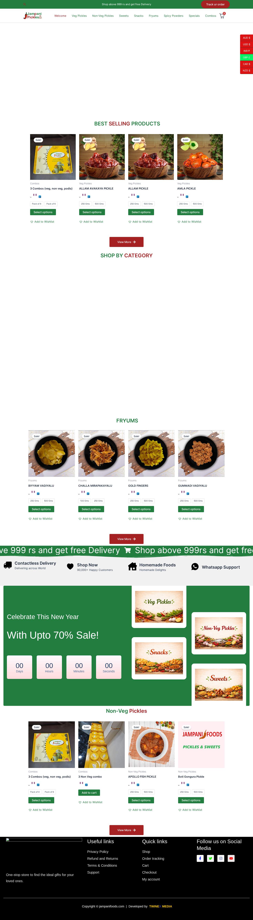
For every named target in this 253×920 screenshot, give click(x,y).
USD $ (245, 44)
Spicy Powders (173, 15)
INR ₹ (245, 50)
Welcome (60, 15)
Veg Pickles (79, 15)
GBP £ (245, 57)
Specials (194, 15)
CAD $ (245, 63)
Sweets (124, 15)
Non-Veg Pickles (103, 15)
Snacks (138, 15)
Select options (43, 212)
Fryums (153, 15)
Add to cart (89, 792)
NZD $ (245, 70)
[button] (24, 4)
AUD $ (245, 37)
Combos (210, 15)
